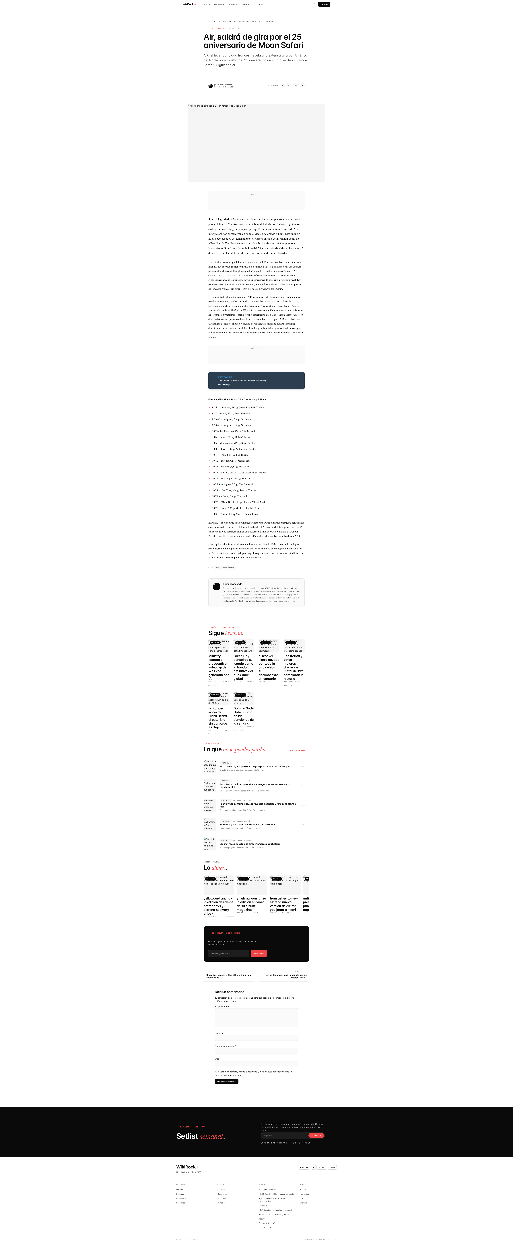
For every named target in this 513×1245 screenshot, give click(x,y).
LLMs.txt (303, 1198)
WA (296, 85)
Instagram (304, 1167)
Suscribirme (259, 953)
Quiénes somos (265, 1227)
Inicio (211, 22)
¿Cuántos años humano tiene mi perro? (275, 1210)
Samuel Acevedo (225, 85)
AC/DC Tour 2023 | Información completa (276, 1194)
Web (217, 1058)
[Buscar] (314, 4)
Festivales (246, 4)
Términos (322, 1239)
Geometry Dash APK (267, 1223)
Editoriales (180, 1203)
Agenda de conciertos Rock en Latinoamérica (272, 1199)
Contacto (259, 4)
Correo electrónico (225, 1046)
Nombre (220, 1033)
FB (289, 85)
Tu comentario (222, 1006)
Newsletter (304, 1194)
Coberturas (233, 4)
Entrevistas (219, 4)
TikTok (332, 1167)
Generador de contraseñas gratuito (274, 1214)
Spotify (262, 1219)
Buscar (303, 1190)
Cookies (333, 1239)
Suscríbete (324, 4)
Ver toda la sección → (299, 751)
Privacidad (310, 1239)
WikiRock (188, 4)
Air (217, 568)
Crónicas (221, 1190)
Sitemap (303, 1203)
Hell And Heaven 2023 (268, 1190)
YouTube (321, 1167)
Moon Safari (228, 568)
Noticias (206, 4)
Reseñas (180, 1194)
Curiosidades (222, 1203)
